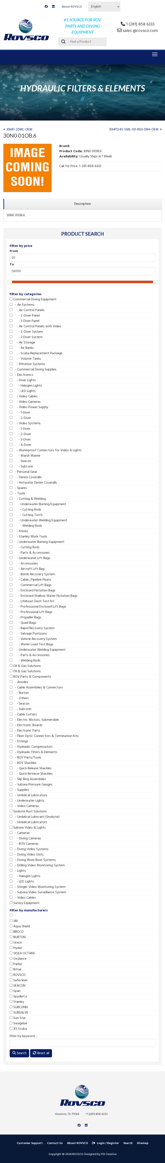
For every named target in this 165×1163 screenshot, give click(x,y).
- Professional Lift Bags (32, 612)
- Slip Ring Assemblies (29, 779)
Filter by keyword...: (23, 1036)
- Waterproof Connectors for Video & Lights (47, 450)
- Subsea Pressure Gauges (32, 784)
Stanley (18, 1002)
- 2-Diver (21, 418)
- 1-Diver (21, 412)
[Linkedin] (53, 6)
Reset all (42, 1053)
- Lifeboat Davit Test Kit (33, 601)
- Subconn (22, 466)
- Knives (20, 531)
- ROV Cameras (25, 843)
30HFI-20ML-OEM (19, 129)
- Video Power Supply (30, 407)
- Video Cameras (26, 401)
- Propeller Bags (26, 617)
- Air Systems (23, 304)
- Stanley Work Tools (29, 536)
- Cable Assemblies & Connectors (37, 687)
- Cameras (21, 833)
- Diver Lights (24, 380)
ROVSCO (19, 975)
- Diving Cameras (26, 838)
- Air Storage (23, 342)
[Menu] (153, 54)
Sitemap (142, 1143)
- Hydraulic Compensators (32, 746)
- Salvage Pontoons (29, 633)
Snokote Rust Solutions (29, 811)
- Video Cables (25, 396)
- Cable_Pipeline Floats (31, 579)
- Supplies (20, 790)
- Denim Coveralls (27, 477)
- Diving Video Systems (30, 849)
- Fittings (20, 741)
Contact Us (55, 1143)
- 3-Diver (21, 439)
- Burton (20, 693)
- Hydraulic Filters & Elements (34, 752)
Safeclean (20, 980)
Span (16, 991)
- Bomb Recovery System (33, 574)
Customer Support (30, 1143)
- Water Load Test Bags (32, 644)
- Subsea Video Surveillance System (39, 892)
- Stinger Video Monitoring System (39, 887)
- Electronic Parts (26, 730)
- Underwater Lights (28, 800)
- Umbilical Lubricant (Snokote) (36, 817)
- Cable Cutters (24, 714)
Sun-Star (19, 1018)
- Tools (18, 493)
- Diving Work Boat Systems (34, 860)
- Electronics (22, 375)
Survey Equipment (26, 903)
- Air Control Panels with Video (36, 326)
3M (15, 921)
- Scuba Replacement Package (37, 353)
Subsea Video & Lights (29, 827)
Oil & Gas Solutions (26, 666)
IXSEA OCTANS (23, 953)
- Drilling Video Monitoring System (38, 865)
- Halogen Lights (27, 385)
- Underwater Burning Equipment (39, 504)
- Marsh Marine (26, 455)
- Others (20, 698)
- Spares (19, 488)
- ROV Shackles (24, 763)
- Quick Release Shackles (32, 768)
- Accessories (25, 563)
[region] (82, 204)
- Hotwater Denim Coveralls (34, 482)
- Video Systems (26, 423)
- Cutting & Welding (29, 499)
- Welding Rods (27, 525)
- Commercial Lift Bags (32, 585)
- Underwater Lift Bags (31, 558)
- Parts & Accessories (31, 552)
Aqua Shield (21, 926)
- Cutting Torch (27, 515)
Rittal (16, 969)
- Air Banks (23, 348)
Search (21, 1053)
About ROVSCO (72, 6)
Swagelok (19, 1023)
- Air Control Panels (28, 310)
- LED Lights (24, 391)
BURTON (19, 937)
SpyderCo (19, 996)
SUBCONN (20, 1007)
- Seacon (21, 461)
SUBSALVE (20, 1012)
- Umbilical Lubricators (29, 795)
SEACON (18, 985)
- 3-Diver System (27, 337)
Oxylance (19, 958)
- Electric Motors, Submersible (35, 720)
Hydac (17, 948)
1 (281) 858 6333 (140, 24)
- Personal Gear (24, 472)
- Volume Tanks (26, 358)
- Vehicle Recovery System (34, 639)
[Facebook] (46, 6)
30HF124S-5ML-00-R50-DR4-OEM (134, 129)
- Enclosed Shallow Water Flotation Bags (45, 596)
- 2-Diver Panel (26, 315)
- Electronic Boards (27, 725)
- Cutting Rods (26, 509)
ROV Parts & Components (31, 676)
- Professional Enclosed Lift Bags (39, 606)
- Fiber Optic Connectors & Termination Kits (45, 736)
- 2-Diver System (27, 331)
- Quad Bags (24, 622)
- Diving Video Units (28, 854)
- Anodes (20, 682)
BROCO (18, 931)
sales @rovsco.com (140, 30)
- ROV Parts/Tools (26, 757)
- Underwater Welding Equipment (39, 520)
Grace (17, 942)
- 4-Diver (21, 445)
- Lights (19, 870)
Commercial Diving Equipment (34, 299)
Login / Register (108, 1143)
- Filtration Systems (28, 364)
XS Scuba (19, 1028)
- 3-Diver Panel (25, 321)
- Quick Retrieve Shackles (32, 773)
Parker (17, 964)
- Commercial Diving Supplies (34, 369)
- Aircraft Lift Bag (28, 569)
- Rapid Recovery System (33, 628)
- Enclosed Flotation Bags (33, 590)
